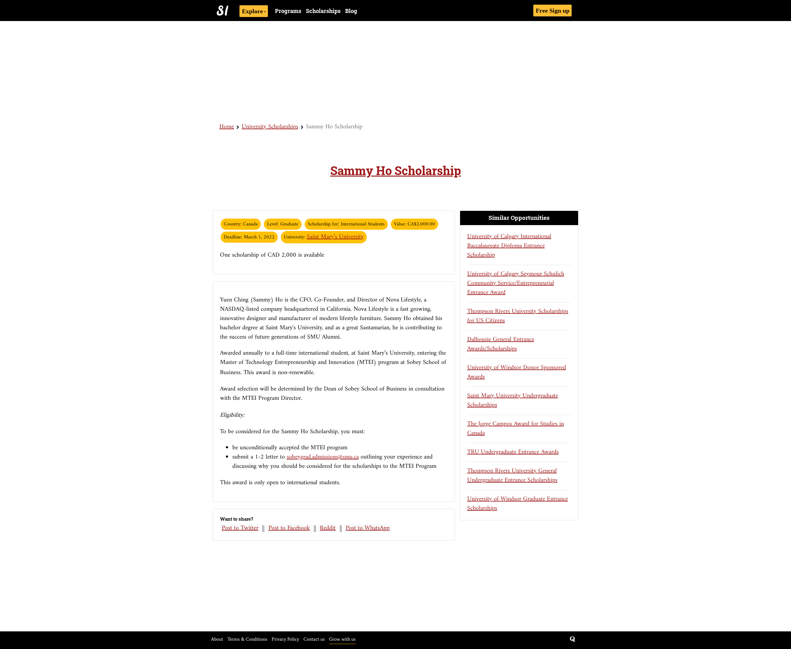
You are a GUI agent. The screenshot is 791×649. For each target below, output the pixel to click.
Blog (351, 11)
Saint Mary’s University (335, 237)
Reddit (328, 528)
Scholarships (323, 11)
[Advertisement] (395, 71)
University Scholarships (270, 127)
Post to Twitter (240, 528)
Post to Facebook (289, 528)
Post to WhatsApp (368, 528)
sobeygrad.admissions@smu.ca (323, 457)
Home (226, 127)
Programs (288, 11)
